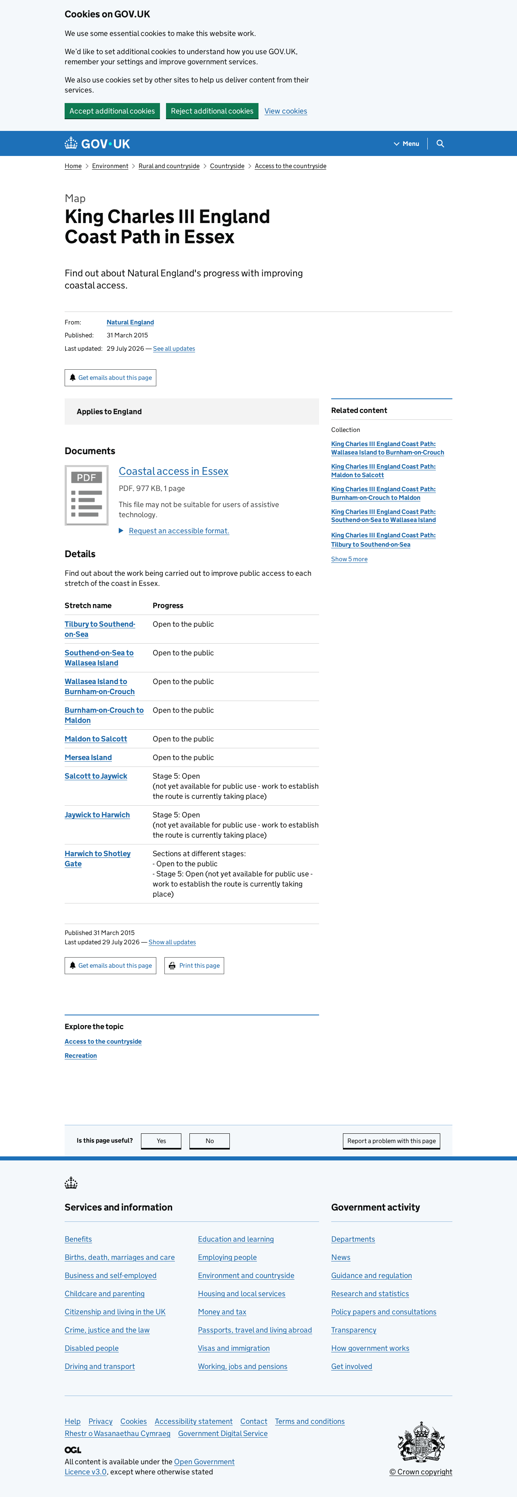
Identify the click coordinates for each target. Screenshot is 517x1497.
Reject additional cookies (212, 111)
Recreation (81, 1055)
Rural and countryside (169, 166)
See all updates (174, 348)
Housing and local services (242, 1293)
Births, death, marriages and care (120, 1257)
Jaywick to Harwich (97, 814)
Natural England (130, 322)
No (218, 1141)
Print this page (199, 965)
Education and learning (236, 1239)
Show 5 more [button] (349, 559)
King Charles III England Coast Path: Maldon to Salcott (383, 470)
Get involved (351, 1366)
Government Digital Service (223, 1433)
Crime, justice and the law (107, 1330)
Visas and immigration (234, 1348)
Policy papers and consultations (384, 1311)
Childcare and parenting (105, 1293)
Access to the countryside (290, 166)
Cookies (133, 1421)
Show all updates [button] (172, 942)
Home (73, 166)
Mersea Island (88, 757)
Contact (253, 1421)
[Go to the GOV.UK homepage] (97, 143)
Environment (110, 166)
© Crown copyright (420, 1471)
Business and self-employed (111, 1275)
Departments (353, 1239)
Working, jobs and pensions (243, 1366)
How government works (370, 1348)
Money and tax (222, 1311)
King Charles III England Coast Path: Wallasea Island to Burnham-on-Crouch (387, 448)
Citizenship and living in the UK (115, 1311)
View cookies (286, 111)
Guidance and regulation (371, 1275)
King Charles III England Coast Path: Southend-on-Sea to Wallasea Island (383, 516)
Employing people (227, 1257)
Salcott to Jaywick (96, 776)
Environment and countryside (246, 1275)
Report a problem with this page (391, 1141)
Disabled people (92, 1348)
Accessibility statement (194, 1421)
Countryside (227, 166)
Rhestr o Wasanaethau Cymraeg (117, 1433)
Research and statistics (370, 1293)
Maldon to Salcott (96, 738)
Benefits (78, 1239)
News (341, 1257)
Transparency (353, 1330)
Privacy (100, 1421)
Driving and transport (100, 1366)
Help (73, 1421)
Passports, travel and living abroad (255, 1330)
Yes (169, 1141)
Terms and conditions (310, 1421)
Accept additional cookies (112, 111)
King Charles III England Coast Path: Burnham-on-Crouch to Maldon (383, 493)
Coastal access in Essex (174, 471)
